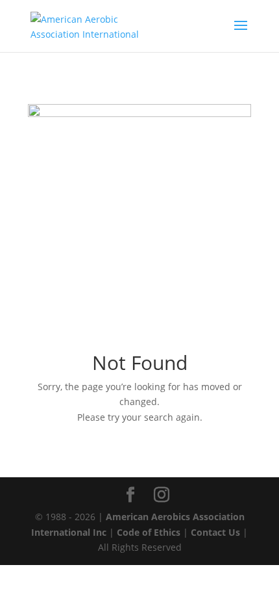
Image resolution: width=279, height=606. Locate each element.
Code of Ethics (148, 532)
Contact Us (215, 532)
